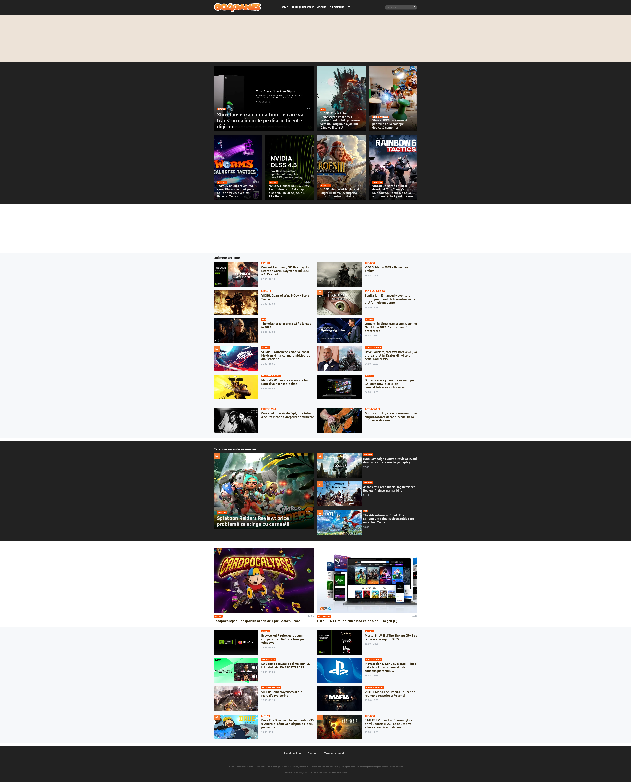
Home (284, 7)
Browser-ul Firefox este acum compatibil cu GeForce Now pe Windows (282, 639)
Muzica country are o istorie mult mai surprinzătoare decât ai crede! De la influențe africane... (391, 417)
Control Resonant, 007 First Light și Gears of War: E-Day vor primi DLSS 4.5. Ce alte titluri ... (286, 271)
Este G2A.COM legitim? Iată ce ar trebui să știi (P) (357, 621)
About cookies (292, 753)
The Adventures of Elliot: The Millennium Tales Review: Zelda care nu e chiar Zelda (388, 519)
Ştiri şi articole (302, 7)
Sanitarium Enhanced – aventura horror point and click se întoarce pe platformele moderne (390, 299)
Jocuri (322, 7)
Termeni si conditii (335, 753)
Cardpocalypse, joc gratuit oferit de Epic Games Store (257, 621)
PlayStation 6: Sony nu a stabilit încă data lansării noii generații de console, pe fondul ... (390, 668)
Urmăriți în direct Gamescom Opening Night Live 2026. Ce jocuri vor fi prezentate (391, 327)
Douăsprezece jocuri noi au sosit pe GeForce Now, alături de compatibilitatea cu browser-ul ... (389, 384)
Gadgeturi (337, 7)
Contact (313, 753)
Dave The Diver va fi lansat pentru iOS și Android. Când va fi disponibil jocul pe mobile (287, 724)
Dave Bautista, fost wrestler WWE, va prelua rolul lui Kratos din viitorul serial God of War (391, 356)
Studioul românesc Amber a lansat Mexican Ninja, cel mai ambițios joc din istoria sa (285, 356)
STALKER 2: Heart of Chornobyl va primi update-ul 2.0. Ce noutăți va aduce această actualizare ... (388, 724)
